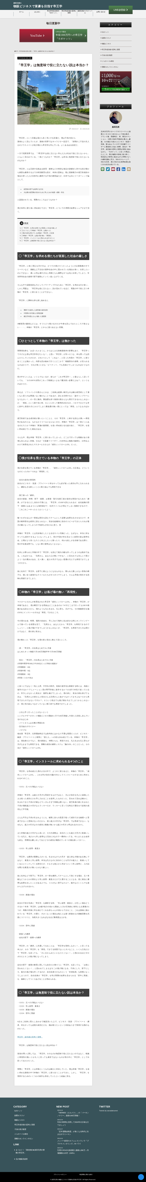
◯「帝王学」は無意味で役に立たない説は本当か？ (38, 241)
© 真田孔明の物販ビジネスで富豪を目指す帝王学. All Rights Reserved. (73, 1179)
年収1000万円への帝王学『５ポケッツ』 (69, 35)
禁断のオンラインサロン (110, 67)
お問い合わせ (100, 12)
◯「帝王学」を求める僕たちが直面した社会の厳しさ (39, 228)
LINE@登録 (119, 10)
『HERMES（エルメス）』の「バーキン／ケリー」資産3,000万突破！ (73, 1113)
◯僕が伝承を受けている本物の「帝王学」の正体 (37, 233)
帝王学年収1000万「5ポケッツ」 (53, 12)
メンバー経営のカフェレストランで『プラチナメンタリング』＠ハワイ (73, 1141)
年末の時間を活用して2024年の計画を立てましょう (73, 1122)
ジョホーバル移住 (108, 61)
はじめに (37, 12)
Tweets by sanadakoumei (108, 1111)
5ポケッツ (105, 32)
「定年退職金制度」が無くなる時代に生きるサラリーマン (73, 1131)
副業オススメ (106, 38)
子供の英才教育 (107, 55)
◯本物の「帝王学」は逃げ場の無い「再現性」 (36, 235)
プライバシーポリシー (60, 1174)
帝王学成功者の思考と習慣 (69, 12)
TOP (17, 51)
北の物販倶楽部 (22, 1159)
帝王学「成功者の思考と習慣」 (30, 1037)
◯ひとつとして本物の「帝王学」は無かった (36, 230)
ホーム (21, 12)
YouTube (36, 35)
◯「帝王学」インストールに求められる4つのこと (38, 238)
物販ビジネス (106, 44)
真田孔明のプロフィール (84, 12)
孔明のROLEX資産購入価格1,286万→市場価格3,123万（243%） (73, 1150)
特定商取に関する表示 (85, 1174)
